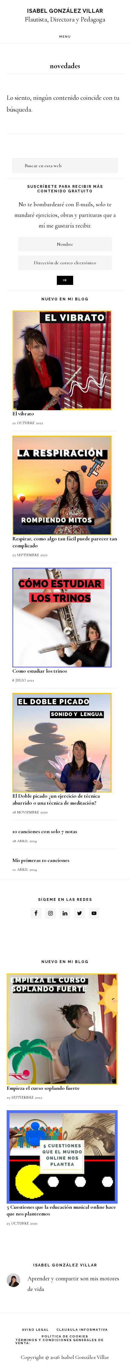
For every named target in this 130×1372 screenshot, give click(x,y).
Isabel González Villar (65, 11)
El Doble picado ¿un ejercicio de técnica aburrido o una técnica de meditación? (56, 799)
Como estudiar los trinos (39, 670)
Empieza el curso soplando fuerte (43, 1088)
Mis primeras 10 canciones (40, 860)
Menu (65, 36)
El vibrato (23, 413)
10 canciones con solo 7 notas (44, 831)
